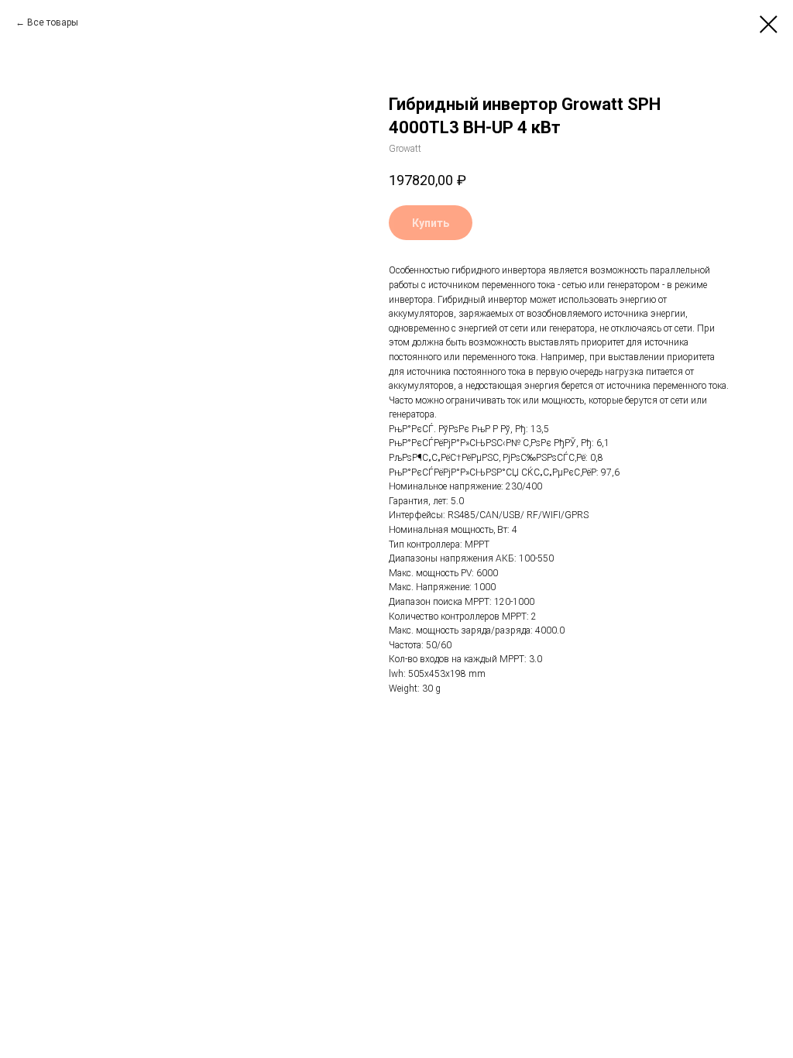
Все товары (52, 22)
